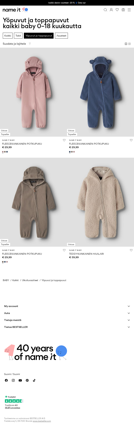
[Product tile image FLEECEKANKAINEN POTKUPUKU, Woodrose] (33, 92)
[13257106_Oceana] (7, 152)
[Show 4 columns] (129, 44)
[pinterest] (27, 380)
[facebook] (6, 380)
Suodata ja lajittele (14, 43)
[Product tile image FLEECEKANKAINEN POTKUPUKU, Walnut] (33, 202)
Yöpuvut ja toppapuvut (38, 35)
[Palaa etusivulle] (15, 10)
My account (11, 306)
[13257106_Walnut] (5, 152)
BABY (6, 280)
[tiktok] (34, 380)
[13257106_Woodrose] (3, 152)
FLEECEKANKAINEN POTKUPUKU (22, 143)
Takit (18, 35)
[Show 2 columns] (126, 44)
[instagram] (13, 380)
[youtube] (20, 380)
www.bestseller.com (42, 421)
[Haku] (105, 10)
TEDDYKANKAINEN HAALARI (86, 253)
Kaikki (7, 35)
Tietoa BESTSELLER (16, 326)
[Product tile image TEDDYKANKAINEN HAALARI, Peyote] (100, 202)
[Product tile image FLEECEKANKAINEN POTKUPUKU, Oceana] (100, 92)
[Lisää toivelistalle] (64, 140)
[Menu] (129, 10)
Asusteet (61, 35)
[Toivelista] (117, 10)
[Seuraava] (3, 95)
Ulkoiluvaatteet (30, 280)
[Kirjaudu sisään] (111, 10)
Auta (7, 313)
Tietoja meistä (12, 319)
